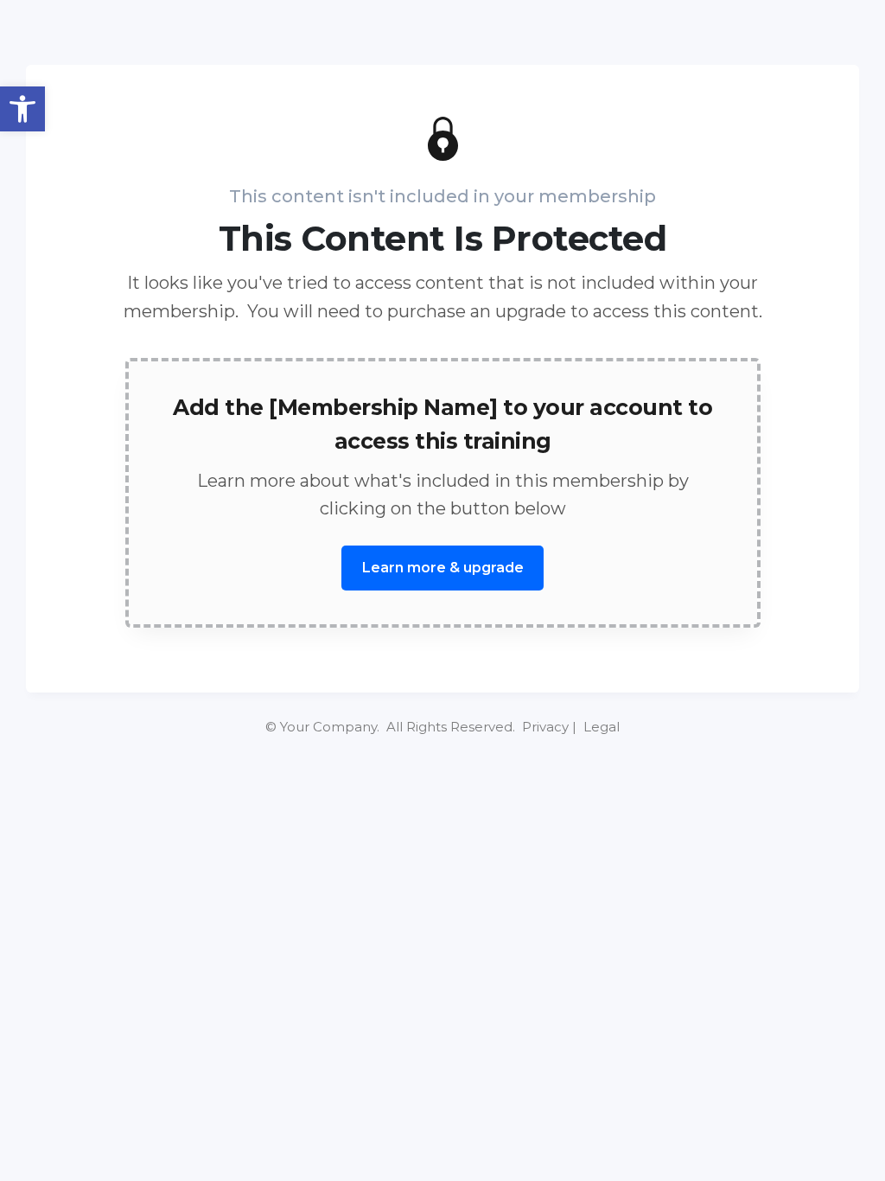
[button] (22, 108)
